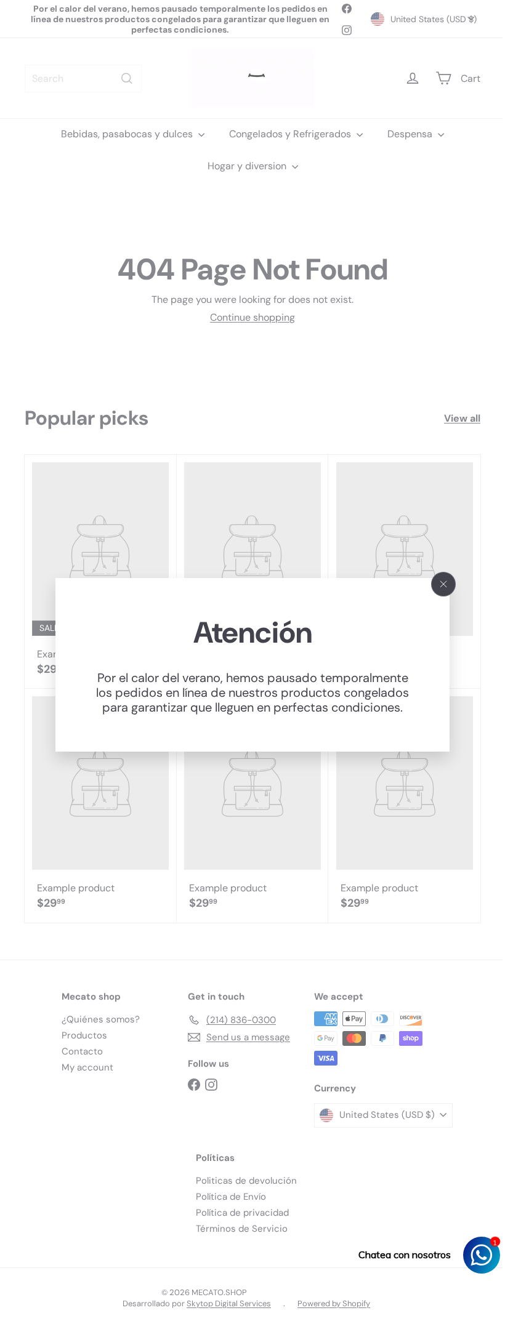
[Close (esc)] (439, 584)
